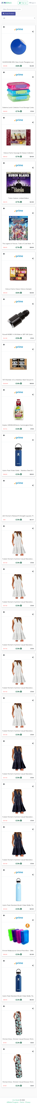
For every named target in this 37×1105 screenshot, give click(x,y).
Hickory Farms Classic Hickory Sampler (18, 289)
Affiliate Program (12, 1102)
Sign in (33, 3)
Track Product (9, 14)
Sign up (24, 3)
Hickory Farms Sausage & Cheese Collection (18, 153)
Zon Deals (15, 1100)
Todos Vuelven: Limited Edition (18, 198)
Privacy (27, 1102)
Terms (22, 1102)
